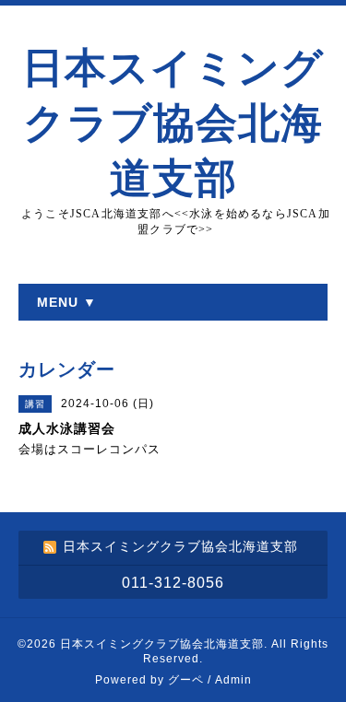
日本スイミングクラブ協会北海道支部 (173, 123)
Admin (233, 679)
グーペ (186, 679)
